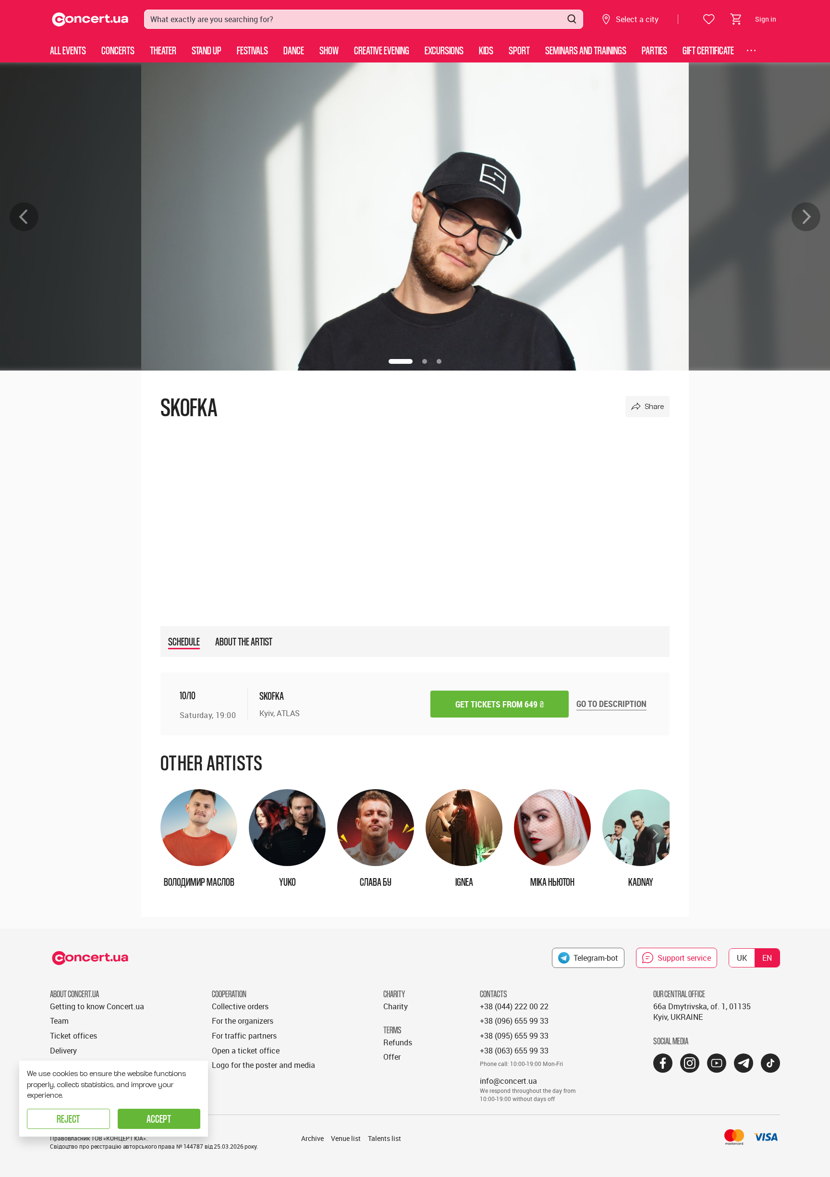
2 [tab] (424, 361)
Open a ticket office (246, 1050)
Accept (158, 1119)
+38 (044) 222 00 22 (514, 1006)
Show (329, 50)
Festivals (252, 50)
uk (742, 958)
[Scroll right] (655, 833)
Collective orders (240, 1006)
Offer (392, 1057)
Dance (293, 50)
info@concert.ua (508, 1081)
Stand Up (206, 50)
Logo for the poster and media (263, 1065)
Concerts (117, 50)
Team (59, 1021)
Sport (519, 50)
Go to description (611, 703)
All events (68, 50)
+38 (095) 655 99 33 (514, 1035)
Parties (654, 50)
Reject (68, 1119)
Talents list (384, 1138)
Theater (163, 50)
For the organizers (242, 1021)
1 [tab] (401, 361)
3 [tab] (439, 361)
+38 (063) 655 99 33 (514, 1050)
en (767, 958)
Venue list (346, 1138)
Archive (312, 1138)
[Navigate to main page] (90, 19)
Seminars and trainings (585, 50)
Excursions (444, 50)
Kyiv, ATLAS (279, 713)
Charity (395, 1006)
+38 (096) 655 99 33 (514, 1021)
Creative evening (381, 50)
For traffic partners (244, 1035)
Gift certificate (708, 50)
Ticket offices (73, 1035)
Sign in (765, 19)
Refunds (397, 1042)
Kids (486, 50)
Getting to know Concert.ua (97, 1006)
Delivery (63, 1050)
